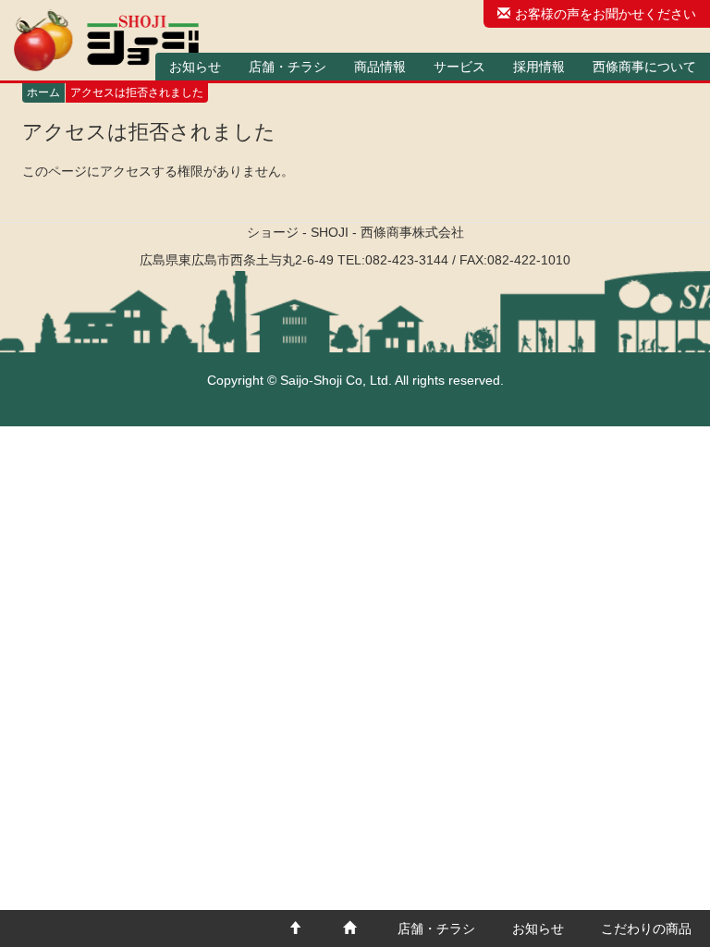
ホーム (43, 92)
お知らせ (195, 66)
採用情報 (539, 66)
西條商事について (644, 66)
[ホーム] (106, 40)
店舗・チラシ (287, 66)
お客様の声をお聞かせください (605, 13)
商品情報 (380, 66)
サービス (459, 66)
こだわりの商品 (646, 928)
